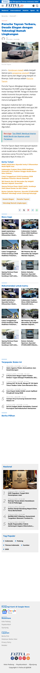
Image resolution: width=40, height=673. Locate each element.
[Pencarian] (37, 6)
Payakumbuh (6, 624)
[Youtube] (24, 658)
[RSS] (28, 658)
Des (7, 38)
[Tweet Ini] (24, 210)
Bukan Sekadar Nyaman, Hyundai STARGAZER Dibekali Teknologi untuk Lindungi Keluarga (20, 192)
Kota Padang (6, 621)
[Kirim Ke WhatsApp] (36, 210)
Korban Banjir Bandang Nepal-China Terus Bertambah (22, 510)
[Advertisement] (20, 440)
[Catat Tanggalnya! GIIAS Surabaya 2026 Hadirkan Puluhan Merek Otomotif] (10, 245)
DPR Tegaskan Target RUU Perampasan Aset (18, 494)
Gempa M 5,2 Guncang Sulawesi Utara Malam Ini (21, 400)
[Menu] (3, 6)
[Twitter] (16, 658)
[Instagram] (20, 658)
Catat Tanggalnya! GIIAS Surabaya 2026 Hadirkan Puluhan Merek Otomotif (17, 177)
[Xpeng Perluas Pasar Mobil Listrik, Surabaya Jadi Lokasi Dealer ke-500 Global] (10, 265)
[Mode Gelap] (33, 6)
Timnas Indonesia (12, 545)
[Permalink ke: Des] (3, 38)
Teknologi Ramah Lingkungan (14, 203)
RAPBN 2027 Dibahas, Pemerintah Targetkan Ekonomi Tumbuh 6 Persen (21, 517)
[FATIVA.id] (14, 6)
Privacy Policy (6, 642)
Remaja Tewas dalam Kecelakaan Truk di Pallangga (21, 502)
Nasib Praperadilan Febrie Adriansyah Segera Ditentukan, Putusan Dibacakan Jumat (20, 525)
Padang (20, 541)
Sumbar (26, 545)
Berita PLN (5, 636)
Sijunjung (5, 628)
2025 (7, 549)
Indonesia (9, 541)
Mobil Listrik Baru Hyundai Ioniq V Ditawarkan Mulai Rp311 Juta (20, 165)
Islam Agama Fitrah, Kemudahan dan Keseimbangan (21, 369)
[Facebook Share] (19, 210)
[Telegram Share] (32, 210)
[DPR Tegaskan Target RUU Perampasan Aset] (20, 479)
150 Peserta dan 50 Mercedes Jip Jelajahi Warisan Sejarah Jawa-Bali (18, 182)
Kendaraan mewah (15, 70)
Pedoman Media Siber (9, 639)
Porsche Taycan (23, 199)
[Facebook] (12, 658)
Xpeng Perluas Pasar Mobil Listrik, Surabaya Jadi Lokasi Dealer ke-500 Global (19, 187)
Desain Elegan (8, 199)
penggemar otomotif (20, 73)
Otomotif (4, 21)
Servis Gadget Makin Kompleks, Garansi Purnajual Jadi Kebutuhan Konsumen (21, 407)
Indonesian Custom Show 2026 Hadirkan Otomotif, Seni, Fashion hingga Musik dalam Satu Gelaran (19, 171)
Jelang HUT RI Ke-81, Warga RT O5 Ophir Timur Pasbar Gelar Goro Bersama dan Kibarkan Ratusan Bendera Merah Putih (22, 384)
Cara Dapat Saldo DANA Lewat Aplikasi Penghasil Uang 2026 (21, 392)
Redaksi (4, 645)
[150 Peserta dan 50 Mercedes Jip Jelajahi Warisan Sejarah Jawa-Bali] (30, 245)
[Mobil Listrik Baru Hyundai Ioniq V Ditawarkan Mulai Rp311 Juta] (10, 224)
